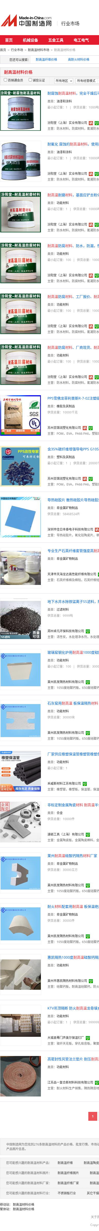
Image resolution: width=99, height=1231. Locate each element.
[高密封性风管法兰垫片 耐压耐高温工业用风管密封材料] (20, 1076)
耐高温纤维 (65, 1163)
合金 (60, 813)
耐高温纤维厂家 (68, 1183)
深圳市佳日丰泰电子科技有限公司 (70, 529)
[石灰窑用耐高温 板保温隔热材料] (20, 720)
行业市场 (70, 23)
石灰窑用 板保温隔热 (72, 703)
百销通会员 (15, 80)
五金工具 (55, 39)
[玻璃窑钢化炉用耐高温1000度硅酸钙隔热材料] (20, 669)
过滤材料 (63, 609)
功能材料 (63, 203)
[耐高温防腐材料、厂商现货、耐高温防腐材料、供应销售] (20, 364)
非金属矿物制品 (67, 508)
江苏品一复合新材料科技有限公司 (70, 1082)
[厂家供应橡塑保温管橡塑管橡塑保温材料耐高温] (20, 771)
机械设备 (30, 39)
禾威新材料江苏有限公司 (64, 783)
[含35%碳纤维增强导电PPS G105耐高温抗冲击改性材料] (20, 466)
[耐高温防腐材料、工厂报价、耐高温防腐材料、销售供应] (20, 313)
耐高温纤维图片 (68, 1173)
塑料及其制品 (66, 457)
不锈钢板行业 (67, 1193)
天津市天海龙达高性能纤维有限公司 (71, 574)
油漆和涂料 (64, 101)
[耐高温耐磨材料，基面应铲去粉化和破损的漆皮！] (20, 212)
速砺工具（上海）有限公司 (65, 834)
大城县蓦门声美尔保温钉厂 (65, 1038)
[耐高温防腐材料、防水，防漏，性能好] (20, 262)
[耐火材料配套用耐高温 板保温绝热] (20, 923)
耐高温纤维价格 (46, 59)
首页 (9, 39)
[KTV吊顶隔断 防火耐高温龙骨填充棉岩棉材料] (20, 1025)
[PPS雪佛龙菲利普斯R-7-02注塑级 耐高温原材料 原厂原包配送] (20, 415)
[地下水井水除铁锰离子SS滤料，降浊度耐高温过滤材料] (20, 618)
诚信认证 (39, 80)
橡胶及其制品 (66, 406)
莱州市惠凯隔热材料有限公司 (67, 981)
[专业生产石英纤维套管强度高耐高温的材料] (20, 567)
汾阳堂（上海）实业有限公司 (67, 123)
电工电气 (81, 39)
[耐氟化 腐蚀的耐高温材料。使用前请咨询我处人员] (20, 161)
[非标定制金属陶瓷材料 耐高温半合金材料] (20, 822)
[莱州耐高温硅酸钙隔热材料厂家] (20, 872)
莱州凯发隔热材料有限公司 (65, 682)
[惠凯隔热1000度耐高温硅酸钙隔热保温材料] (20, 974)
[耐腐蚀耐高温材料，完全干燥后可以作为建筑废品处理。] (20, 110)
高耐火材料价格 (78, 59)
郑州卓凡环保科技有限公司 (65, 631)
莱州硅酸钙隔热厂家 (72, 855)
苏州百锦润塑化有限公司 (64, 428)
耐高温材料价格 (23, 1204)
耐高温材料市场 (38, 50)
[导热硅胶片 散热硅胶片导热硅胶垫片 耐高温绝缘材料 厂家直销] (20, 517)
